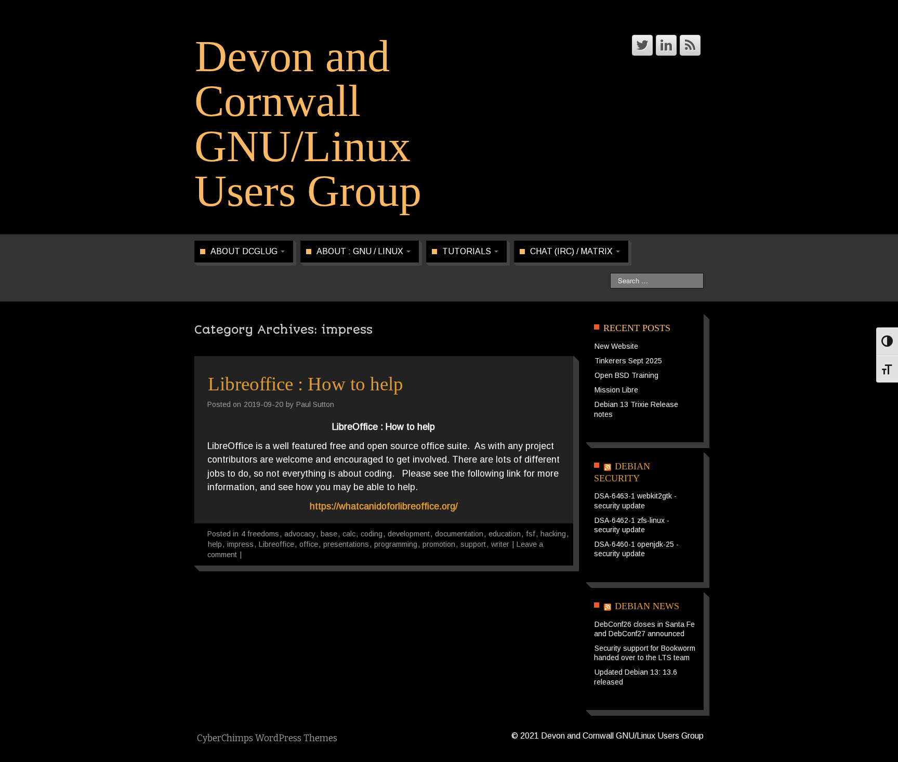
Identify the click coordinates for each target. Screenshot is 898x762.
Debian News (647, 606)
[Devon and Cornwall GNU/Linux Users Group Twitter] (642, 45)
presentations (346, 544)
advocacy (299, 534)
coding (371, 534)
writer (500, 544)
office (308, 544)
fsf (530, 534)
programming (395, 544)
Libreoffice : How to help (305, 384)
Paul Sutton (315, 404)
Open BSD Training (626, 375)
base (329, 534)
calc (348, 534)
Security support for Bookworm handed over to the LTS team (644, 653)
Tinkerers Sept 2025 (628, 361)
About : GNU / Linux (360, 251)
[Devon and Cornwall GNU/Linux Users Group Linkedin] (666, 45)
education (504, 534)
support (473, 544)
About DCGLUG (245, 251)
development (409, 534)
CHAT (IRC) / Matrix (572, 251)
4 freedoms (260, 534)
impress (240, 544)
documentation (459, 534)
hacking (553, 534)
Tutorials (467, 251)
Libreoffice (276, 544)
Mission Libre (616, 390)
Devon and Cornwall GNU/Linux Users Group (307, 123)
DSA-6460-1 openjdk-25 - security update (636, 549)
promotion (438, 544)
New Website (616, 346)
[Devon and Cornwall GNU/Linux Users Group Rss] (690, 45)
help (215, 544)
